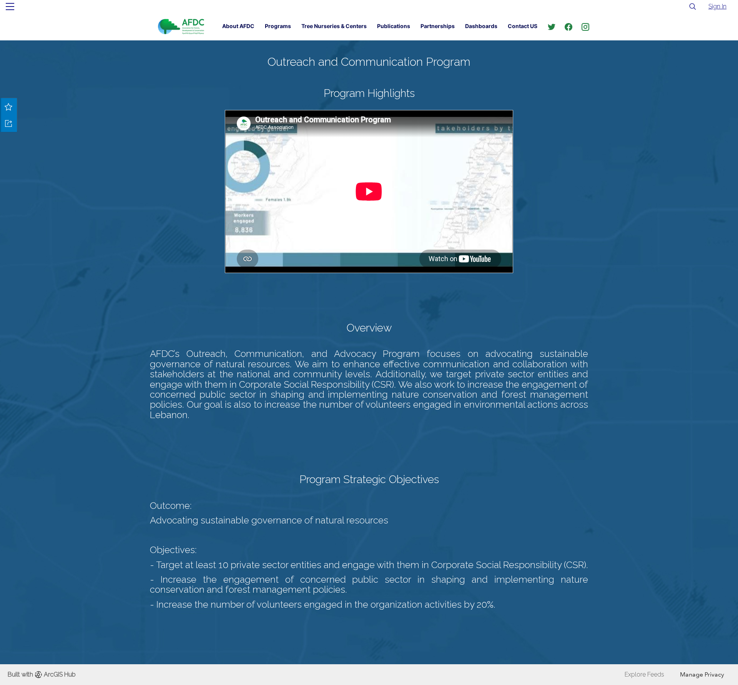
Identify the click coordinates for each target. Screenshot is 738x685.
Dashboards (481, 26)
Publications (393, 26)
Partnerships (438, 26)
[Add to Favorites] (8, 106)
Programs (278, 26)
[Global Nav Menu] (10, 6)
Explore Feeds (644, 674)
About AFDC (238, 26)
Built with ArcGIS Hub (42, 674)
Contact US (522, 26)
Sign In (717, 6)
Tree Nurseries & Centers (334, 26)
